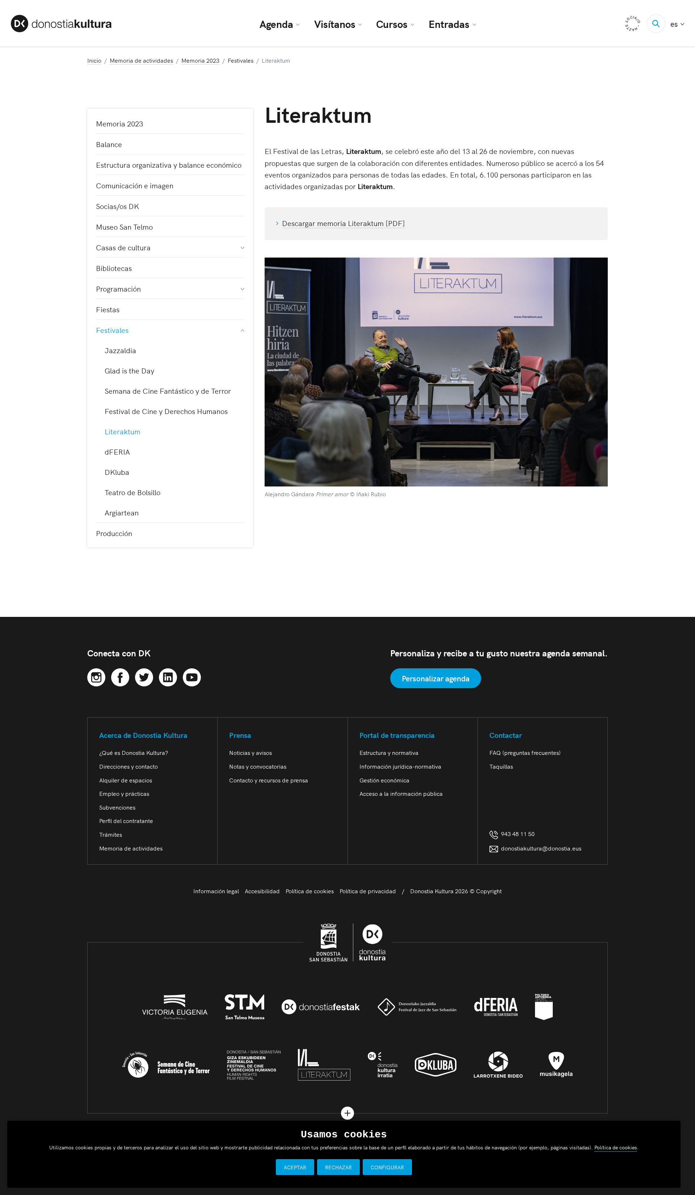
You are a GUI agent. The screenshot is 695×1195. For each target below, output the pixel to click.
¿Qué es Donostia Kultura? (133, 752)
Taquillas (501, 766)
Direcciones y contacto (128, 766)
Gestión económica (384, 780)
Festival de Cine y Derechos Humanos (166, 411)
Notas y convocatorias (257, 766)
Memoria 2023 (119, 123)
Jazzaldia (120, 350)
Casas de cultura (123, 247)
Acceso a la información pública (401, 793)
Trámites (110, 834)
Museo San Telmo (124, 226)
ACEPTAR (295, 1167)
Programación (118, 288)
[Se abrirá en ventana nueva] (96, 676)
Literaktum (122, 431)
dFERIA (117, 451)
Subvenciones (117, 807)
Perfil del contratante (126, 820)
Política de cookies (310, 891)
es (677, 24)
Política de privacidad (368, 891)
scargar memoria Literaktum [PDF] (348, 223)
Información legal (216, 891)
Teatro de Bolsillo (132, 492)
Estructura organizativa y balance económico (168, 164)
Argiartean (122, 512)
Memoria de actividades (131, 848)
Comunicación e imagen (134, 185)
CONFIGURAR (387, 1167)
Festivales (112, 330)
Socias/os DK (117, 206)
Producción (114, 533)
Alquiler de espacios (125, 780)
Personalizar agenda (435, 678)
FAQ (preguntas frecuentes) (525, 752)
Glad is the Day (129, 370)
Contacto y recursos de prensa (268, 780)
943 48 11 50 (516, 833)
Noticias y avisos (250, 752)
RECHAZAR (338, 1167)
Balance (109, 144)
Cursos (392, 23)
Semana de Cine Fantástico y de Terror (168, 390)
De (286, 223)
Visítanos (334, 23)
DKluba (117, 472)
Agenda (276, 23)
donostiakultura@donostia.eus (541, 848)
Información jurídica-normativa (400, 766)
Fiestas (107, 309)
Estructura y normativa (388, 752)
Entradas (449, 23)
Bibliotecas (114, 268)
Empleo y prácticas (124, 793)
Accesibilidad (262, 891)
